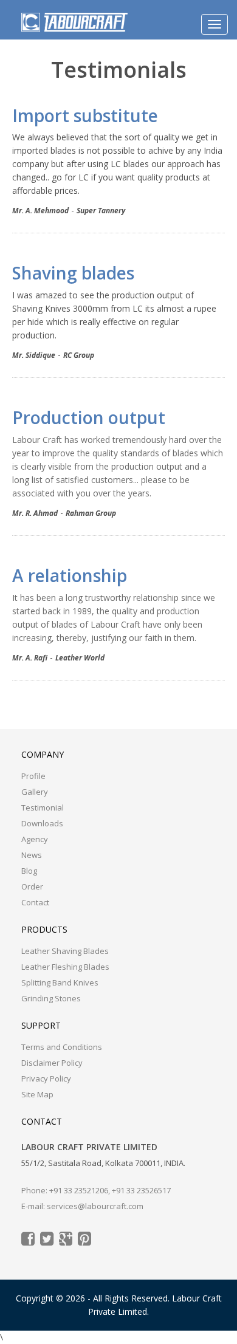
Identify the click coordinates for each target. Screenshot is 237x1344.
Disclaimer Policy (52, 1062)
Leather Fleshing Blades (65, 966)
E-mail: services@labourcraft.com (82, 1206)
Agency (34, 839)
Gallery (34, 791)
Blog (29, 870)
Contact (35, 902)
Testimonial (42, 807)
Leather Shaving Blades (65, 950)
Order (32, 886)
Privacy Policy (46, 1078)
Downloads (42, 823)
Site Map (37, 1094)
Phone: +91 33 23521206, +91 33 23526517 (96, 1190)
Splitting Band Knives (59, 982)
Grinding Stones (51, 998)
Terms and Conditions (61, 1046)
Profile (33, 775)
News (31, 854)
